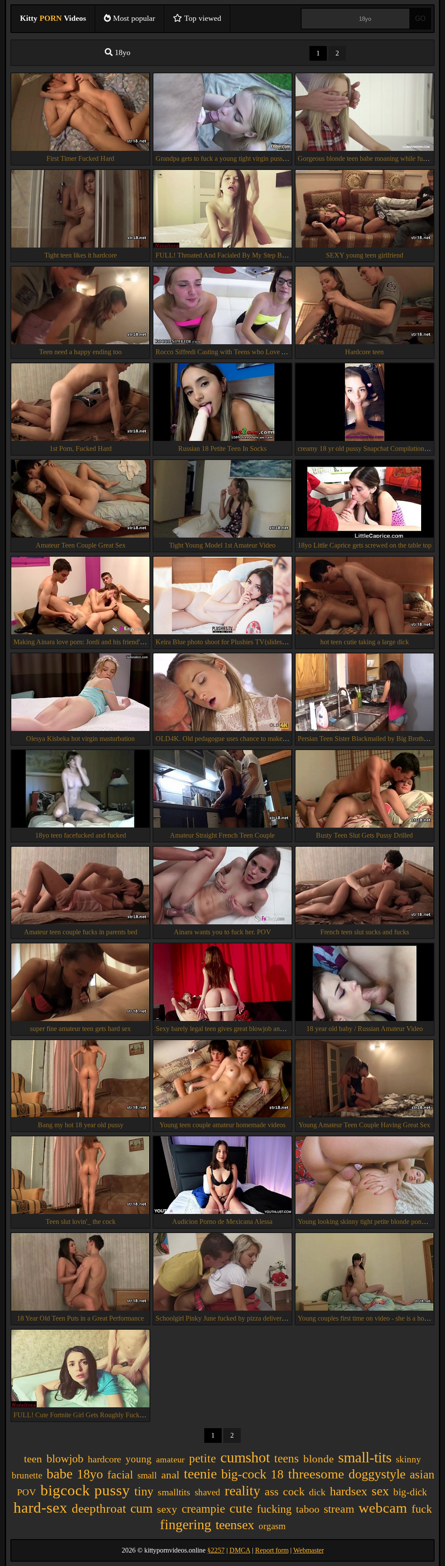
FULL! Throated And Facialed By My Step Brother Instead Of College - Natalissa (269, 255)
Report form (272, 1550)
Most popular (133, 18)
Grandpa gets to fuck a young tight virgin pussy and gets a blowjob (247, 158)
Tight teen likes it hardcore (80, 255)
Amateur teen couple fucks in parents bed (80, 932)
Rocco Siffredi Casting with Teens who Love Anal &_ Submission (247, 352)
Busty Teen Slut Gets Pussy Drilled (364, 835)
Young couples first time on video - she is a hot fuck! (370, 1318)
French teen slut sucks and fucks (364, 932)
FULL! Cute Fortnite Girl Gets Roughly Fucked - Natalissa (94, 1415)
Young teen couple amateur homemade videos (222, 1125)
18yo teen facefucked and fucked (80, 835)
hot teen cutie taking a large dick (364, 642)
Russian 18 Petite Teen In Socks (222, 448)
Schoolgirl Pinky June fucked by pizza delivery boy (226, 1318)
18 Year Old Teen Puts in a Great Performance (80, 1318)
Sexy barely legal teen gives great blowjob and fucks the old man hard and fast (263, 1028)
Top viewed (201, 18)
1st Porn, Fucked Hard (81, 448)
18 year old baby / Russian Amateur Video (364, 1028)
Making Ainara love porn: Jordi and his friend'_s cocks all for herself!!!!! (112, 642)
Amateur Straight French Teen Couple (222, 835)
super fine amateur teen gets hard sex (80, 1028)
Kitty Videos (53, 18)
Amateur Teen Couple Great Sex (81, 545)
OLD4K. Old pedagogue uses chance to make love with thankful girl (250, 738)
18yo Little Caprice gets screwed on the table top (365, 545)
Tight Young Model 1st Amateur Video (222, 545)
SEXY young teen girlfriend (364, 255)
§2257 (216, 1550)
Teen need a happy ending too (80, 352)
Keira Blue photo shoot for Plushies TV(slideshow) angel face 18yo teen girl (260, 642)
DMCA (239, 1550)
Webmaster (308, 1550)
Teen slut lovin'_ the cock (81, 1221)
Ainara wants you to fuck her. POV (222, 932)
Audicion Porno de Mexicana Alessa (222, 1221)
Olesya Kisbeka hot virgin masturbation (80, 738)
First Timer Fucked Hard (80, 158)
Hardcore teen (364, 352)
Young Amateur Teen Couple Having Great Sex (364, 1125)
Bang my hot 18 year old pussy (80, 1125)
